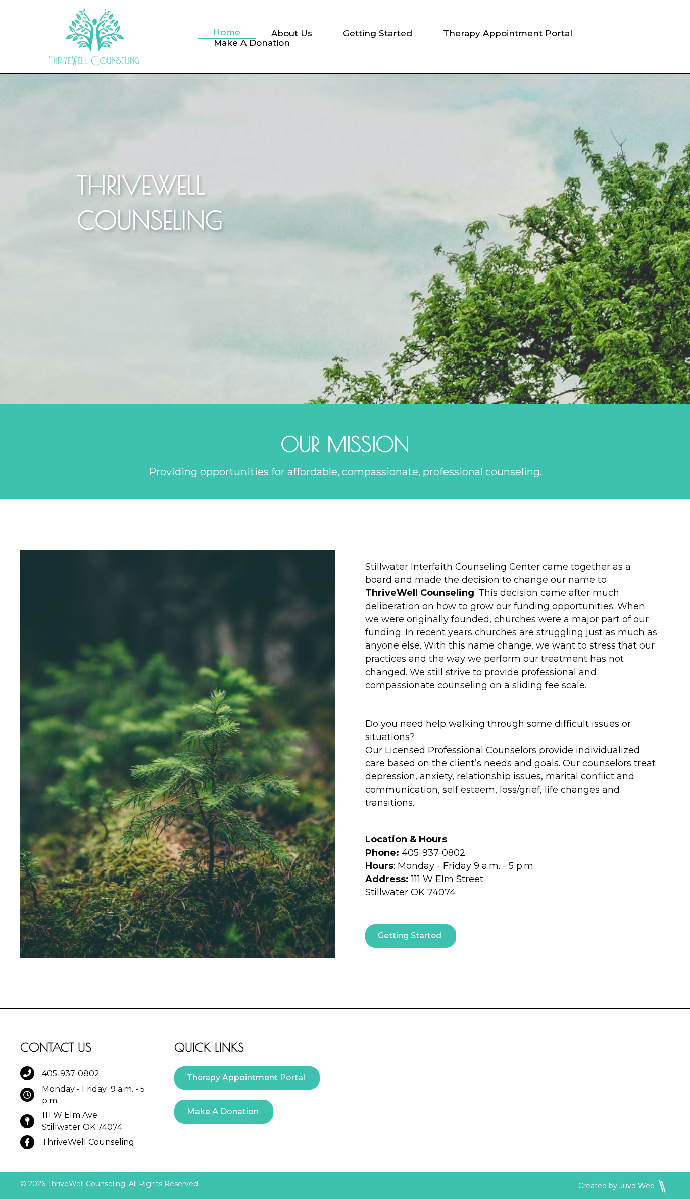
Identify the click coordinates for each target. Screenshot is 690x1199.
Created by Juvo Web (616, 1185)
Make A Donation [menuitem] (252, 43)
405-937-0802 (71, 1073)
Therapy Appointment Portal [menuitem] (507, 33)
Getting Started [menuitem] (377, 33)
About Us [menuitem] (291, 33)
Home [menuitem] (226, 32)
